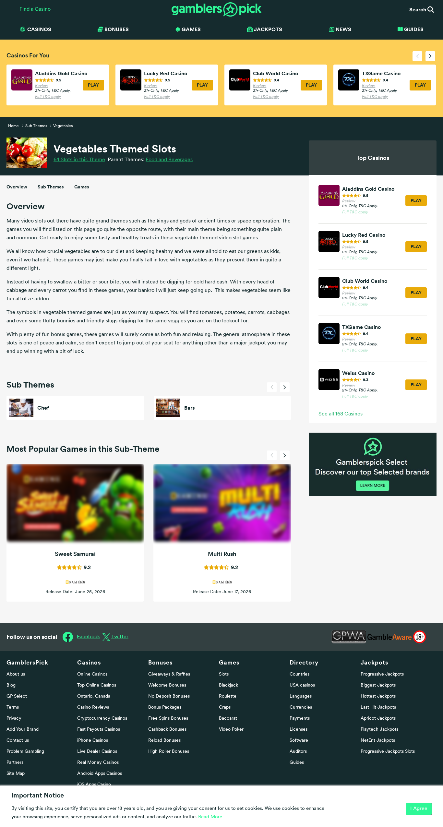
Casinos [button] (39, 29)
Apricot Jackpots (378, 718)
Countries (299, 674)
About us (15, 674)
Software (299, 740)
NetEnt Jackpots (378, 740)
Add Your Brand (22, 729)
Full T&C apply (48, 97)
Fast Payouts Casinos (98, 729)
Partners (14, 762)
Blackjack (228, 685)
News (343, 29)
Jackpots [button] (268, 29)
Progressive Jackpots (382, 674)
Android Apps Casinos (99, 773)
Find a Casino (35, 9)
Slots (224, 674)
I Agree (418, 808)
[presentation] (417, 56)
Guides (414, 29)
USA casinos (302, 685)
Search (418, 9)
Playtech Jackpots (379, 729)
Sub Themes (51, 187)
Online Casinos (92, 674)
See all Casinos (340, 414)
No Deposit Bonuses (169, 696)
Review (41, 86)
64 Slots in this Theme (79, 159)
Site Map (15, 773)
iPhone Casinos (92, 740)
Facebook (88, 637)
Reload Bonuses (164, 740)
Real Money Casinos (98, 762)
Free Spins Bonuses (168, 718)
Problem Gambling (25, 751)
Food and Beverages (169, 159)
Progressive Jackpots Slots (388, 751)
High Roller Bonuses (168, 751)
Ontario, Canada (93, 696)
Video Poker (231, 729)
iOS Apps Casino (94, 784)
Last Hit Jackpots (378, 707)
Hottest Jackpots (378, 696)
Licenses (298, 729)
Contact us (17, 740)
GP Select (16, 696)
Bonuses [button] (116, 29)
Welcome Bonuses (167, 685)
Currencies (301, 707)
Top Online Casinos (96, 685)
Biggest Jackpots (378, 685)
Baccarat (228, 718)
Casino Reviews (93, 707)
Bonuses (160, 662)
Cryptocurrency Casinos (102, 718)
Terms (12, 707)
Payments (300, 718)
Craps (225, 707)
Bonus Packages (164, 707)
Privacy (13, 718)
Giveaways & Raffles (169, 674)
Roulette (227, 696)
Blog (11, 685)
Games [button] (191, 29)
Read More (210, 817)
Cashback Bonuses (167, 729)
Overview (16, 187)
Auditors (298, 751)
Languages (301, 696)
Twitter (119, 637)
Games (81, 187)
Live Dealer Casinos (97, 751)
